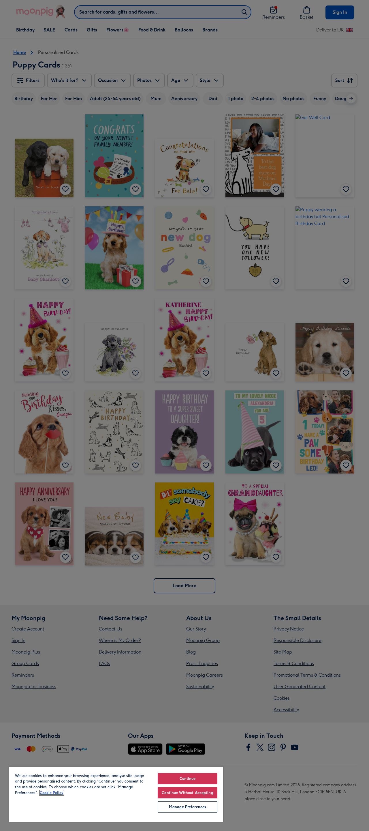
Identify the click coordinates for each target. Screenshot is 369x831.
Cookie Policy (51, 793)
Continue (188, 778)
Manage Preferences (187, 807)
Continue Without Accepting (187, 793)
